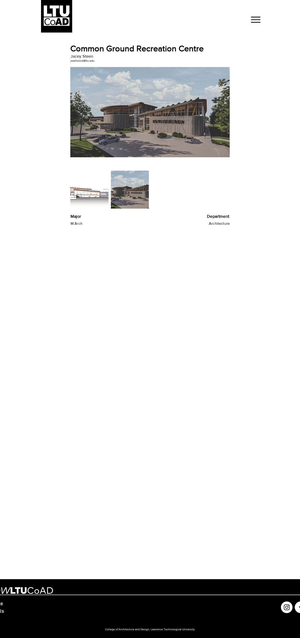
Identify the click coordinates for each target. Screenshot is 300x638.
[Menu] (255, 19)
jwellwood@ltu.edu (82, 60)
